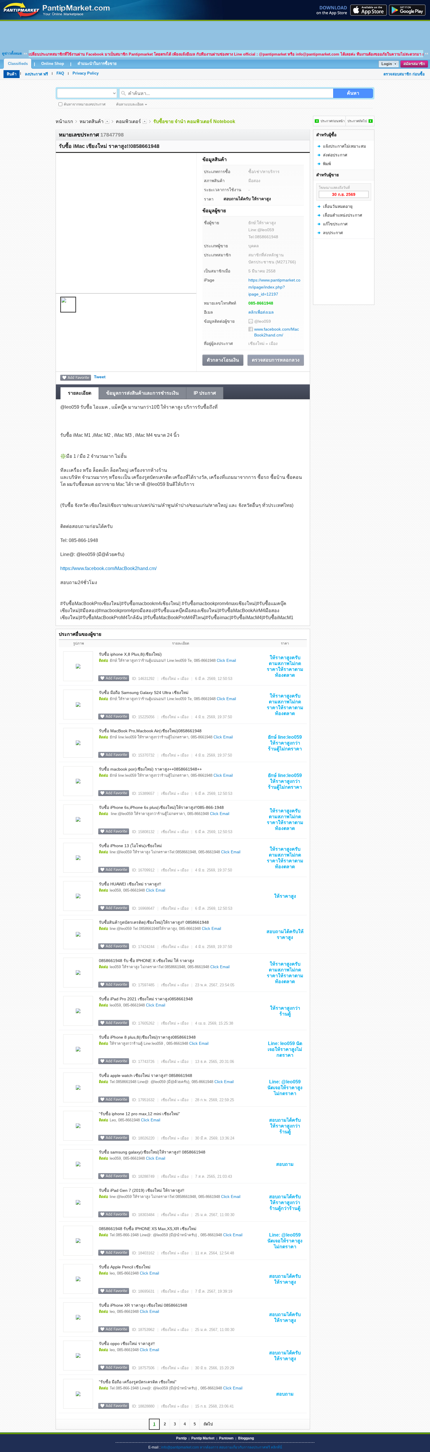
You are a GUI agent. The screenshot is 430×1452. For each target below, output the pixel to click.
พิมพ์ (327, 163)
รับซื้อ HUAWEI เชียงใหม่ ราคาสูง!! (130, 884)
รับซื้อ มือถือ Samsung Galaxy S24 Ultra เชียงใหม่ (143, 692)
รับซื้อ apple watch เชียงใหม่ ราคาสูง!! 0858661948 (145, 1075)
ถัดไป (208, 1424)
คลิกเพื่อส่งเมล (261, 312)
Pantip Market (202, 1438)
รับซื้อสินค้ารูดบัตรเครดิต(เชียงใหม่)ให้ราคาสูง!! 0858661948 (154, 922)
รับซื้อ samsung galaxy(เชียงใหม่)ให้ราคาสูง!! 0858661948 (152, 1152)
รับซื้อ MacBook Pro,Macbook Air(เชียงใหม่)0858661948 (150, 730)
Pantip (181, 1438)
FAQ (60, 73)
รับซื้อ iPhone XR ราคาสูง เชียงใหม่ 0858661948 (143, 1305)
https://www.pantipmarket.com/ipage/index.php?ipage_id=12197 (274, 287)
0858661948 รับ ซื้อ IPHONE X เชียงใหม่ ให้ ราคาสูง (146, 960)
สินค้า (11, 74)
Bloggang (246, 1438)
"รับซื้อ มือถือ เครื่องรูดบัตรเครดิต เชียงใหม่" (137, 1382)
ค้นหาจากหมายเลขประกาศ (85, 104)
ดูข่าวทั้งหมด (12, 53)
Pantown (226, 1438)
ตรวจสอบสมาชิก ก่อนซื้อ (404, 74)
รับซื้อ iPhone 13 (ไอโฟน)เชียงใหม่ (130, 845)
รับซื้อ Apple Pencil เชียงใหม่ (124, 1267)
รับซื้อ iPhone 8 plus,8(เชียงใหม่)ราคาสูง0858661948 (147, 1037)
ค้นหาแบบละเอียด (130, 104)
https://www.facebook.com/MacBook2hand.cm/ (108, 568)
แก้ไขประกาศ (335, 224)
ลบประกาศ (333, 232)
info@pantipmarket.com (180, 1447)
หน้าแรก (64, 121)
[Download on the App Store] (368, 10)
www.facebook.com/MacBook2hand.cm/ (276, 332)
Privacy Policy (86, 73)
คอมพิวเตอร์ (128, 121)
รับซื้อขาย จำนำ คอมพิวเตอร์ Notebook (194, 121)
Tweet (100, 376)
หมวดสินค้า (92, 121)
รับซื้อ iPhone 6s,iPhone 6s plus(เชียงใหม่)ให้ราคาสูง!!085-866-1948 (161, 807)
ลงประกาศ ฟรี (36, 74)
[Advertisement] (215, 34)
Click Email (226, 660)
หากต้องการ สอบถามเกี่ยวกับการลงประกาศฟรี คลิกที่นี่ (241, 1447)
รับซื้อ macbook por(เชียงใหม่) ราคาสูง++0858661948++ (150, 769)
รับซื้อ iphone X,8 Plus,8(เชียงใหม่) (130, 654)
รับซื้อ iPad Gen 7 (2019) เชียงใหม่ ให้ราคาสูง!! (141, 1190)
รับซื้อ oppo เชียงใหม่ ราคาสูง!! (127, 1343)
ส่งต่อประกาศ (335, 155)
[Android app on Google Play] (409, 10)
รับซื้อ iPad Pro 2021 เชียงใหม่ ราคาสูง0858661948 (146, 999)
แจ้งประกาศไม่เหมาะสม (344, 146)
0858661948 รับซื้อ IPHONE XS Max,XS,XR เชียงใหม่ (147, 1228)
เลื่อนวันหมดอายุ (337, 206)
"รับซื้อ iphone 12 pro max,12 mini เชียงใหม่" (139, 1113)
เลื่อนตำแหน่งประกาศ (342, 215)
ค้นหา (353, 93)
